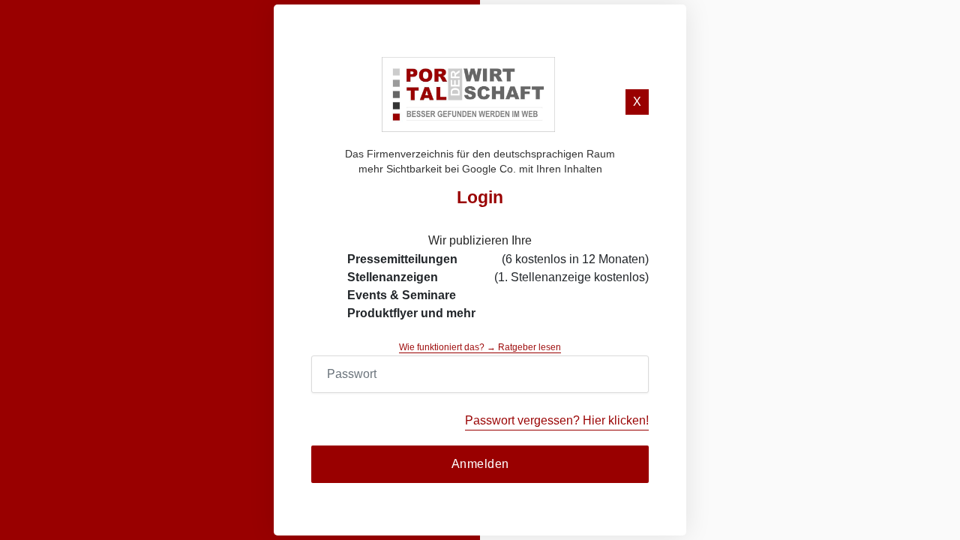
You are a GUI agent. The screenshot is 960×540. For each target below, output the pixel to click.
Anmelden (480, 464)
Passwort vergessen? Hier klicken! (557, 420)
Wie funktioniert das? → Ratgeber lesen (480, 347)
